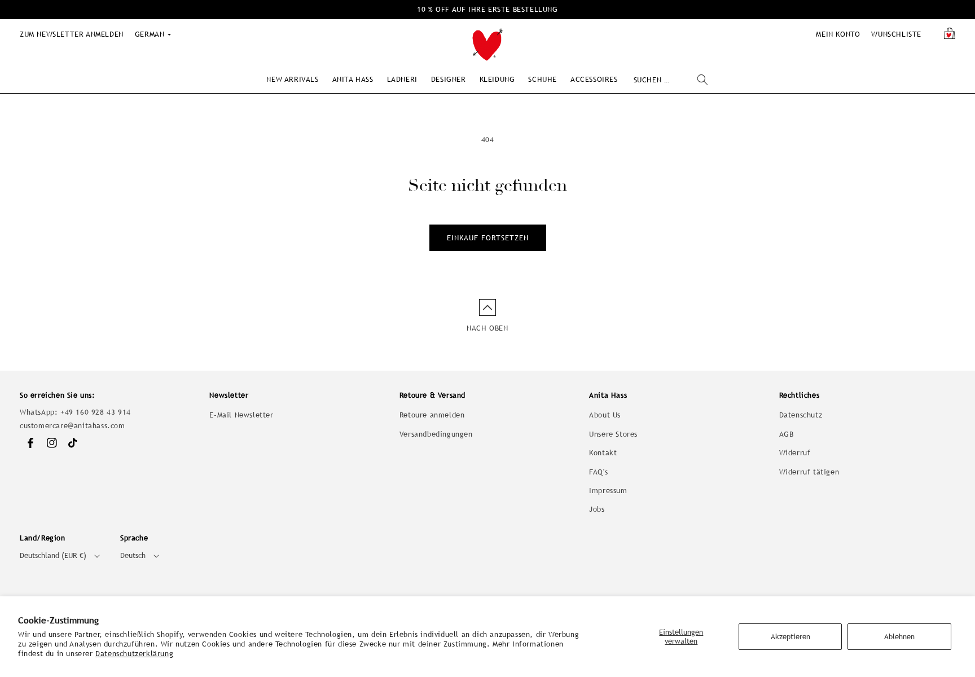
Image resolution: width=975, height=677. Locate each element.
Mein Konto (838, 34)
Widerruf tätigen (809, 472)
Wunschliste (896, 34)
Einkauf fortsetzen (488, 238)
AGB (786, 434)
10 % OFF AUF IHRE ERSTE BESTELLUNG (487, 9)
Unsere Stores (613, 434)
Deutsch (133, 555)
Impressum (608, 490)
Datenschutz (801, 415)
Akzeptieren (790, 636)
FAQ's (598, 472)
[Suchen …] (702, 79)
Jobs (596, 509)
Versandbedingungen (436, 434)
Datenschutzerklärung (134, 653)
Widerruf (795, 453)
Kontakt (603, 453)
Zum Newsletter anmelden (72, 34)
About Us (605, 415)
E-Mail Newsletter (241, 415)
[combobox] (670, 80)
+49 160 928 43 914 (95, 412)
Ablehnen (899, 636)
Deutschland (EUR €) (53, 555)
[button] (292, 79)
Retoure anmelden (432, 415)
